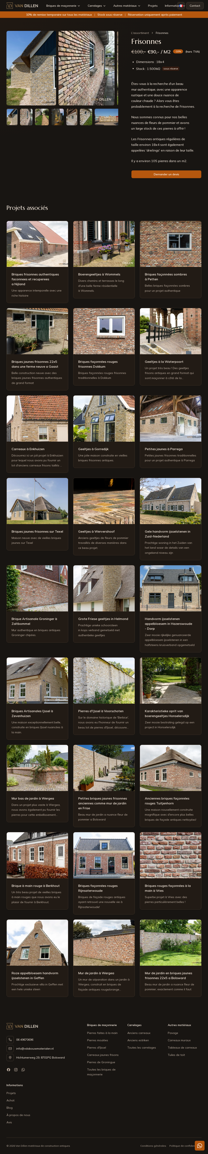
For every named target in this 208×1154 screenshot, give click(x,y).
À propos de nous (18, 1115)
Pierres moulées (97, 1040)
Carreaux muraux (179, 1040)
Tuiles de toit (176, 1055)
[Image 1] (12, 117)
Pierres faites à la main (102, 1033)
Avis (9, 1122)
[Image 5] (71, 117)
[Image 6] (86, 117)
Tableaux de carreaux (182, 1047)
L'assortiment (140, 33)
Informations (173, 6)
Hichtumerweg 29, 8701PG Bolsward (40, 1057)
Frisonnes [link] (162, 33)
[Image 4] (57, 117)
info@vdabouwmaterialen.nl (35, 1048)
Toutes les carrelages (141, 1047)
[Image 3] (42, 117)
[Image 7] (107, 117)
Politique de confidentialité (185, 1145)
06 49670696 (24, 1039)
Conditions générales (153, 1145)
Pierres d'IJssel (96, 1047)
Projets (153, 6)
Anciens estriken (138, 1040)
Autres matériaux (125, 6)
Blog (9, 1108)
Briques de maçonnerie (61, 6)
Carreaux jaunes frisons (103, 1055)
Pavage (173, 1033)
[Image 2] (26, 117)
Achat (10, 1100)
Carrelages (95, 6)
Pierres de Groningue (101, 1062)
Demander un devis (166, 174)
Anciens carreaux (138, 1033)
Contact (195, 6)
